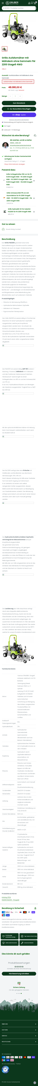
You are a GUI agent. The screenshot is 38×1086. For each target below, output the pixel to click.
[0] (34, 3)
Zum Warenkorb (19, 103)
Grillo (4, 69)
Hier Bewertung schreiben (19, 974)
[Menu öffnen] (3, 3)
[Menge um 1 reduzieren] (10, 96)
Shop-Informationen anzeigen (14, 164)
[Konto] (29, 3)
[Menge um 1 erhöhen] (20, 96)
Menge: (4, 96)
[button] (34, 1082)
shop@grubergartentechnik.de (20, 145)
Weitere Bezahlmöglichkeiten (19, 120)
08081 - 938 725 (15, 143)
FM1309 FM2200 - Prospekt (10, 900)
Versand (21, 90)
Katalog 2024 (6, 897)
